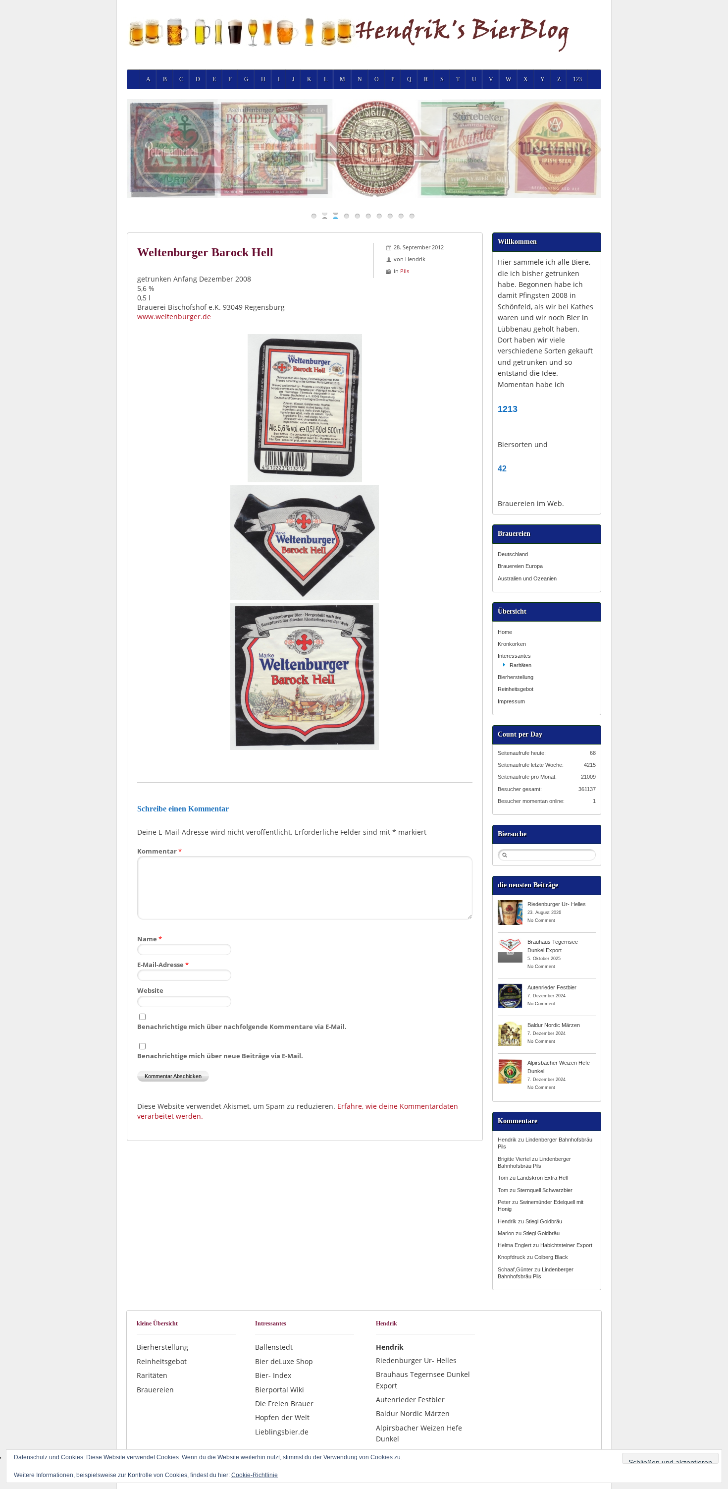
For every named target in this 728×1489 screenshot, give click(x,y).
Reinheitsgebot (515, 689)
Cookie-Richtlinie (254, 1475)
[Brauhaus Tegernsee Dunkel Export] (510, 941)
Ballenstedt (274, 1347)
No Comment (541, 920)
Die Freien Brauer (284, 1403)
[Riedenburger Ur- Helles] (510, 904)
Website (150, 990)
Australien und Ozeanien (527, 578)
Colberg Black (551, 1257)
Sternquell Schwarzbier (544, 1190)
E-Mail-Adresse (163, 964)
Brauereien (155, 1389)
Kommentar (159, 851)
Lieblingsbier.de (282, 1431)
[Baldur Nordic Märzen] (510, 1025)
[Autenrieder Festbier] (510, 987)
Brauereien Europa (520, 566)
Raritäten (520, 665)
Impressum (511, 701)
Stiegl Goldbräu (543, 1221)
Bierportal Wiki (279, 1389)
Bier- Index (273, 1375)
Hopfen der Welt (282, 1417)
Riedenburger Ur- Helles (556, 904)
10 (412, 216)
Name (149, 938)
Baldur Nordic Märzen (553, 1025)
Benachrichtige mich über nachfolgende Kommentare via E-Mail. (242, 1026)
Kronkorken (512, 644)
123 (577, 79)
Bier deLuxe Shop (284, 1361)
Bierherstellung (515, 677)
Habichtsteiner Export (566, 1245)
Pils (404, 271)
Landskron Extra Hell (542, 1178)
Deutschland (513, 554)
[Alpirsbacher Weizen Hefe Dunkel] (510, 1062)
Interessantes (514, 656)
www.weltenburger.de (174, 316)
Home (505, 632)
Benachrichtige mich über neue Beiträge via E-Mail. (220, 1055)
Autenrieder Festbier (551, 987)
